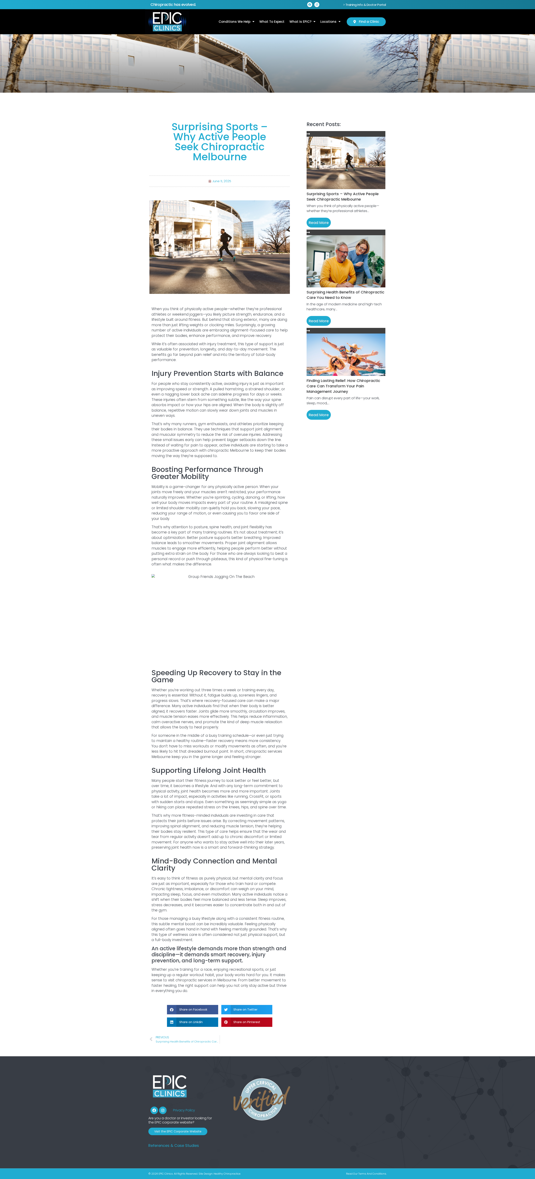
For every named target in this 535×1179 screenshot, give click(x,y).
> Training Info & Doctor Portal (364, 5)
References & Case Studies (173, 1145)
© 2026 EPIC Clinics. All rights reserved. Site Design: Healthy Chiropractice (194, 1173)
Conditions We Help (234, 21)
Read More (319, 222)
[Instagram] (316, 4)
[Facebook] (309, 4)
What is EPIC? (300, 21)
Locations (328, 21)
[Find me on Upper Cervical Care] (261, 1121)
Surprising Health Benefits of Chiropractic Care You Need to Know (345, 294)
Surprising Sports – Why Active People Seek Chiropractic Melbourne (343, 196)
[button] (192, 1009)
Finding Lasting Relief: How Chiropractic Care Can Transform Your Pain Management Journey (343, 386)
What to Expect (271, 21)
